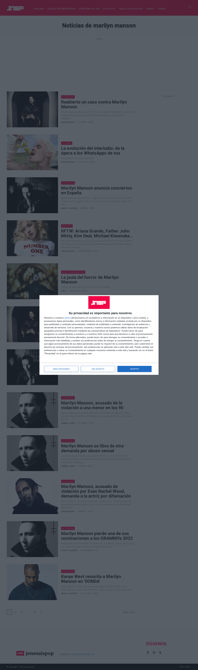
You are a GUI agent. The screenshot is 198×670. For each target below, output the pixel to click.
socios (67, 318)
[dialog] (99, 335)
